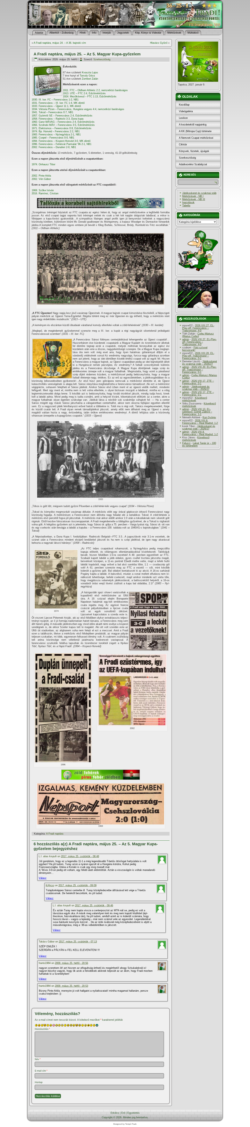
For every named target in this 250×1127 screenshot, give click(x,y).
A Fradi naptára (54, 833)
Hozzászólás (42, 1029)
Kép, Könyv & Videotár (148, 32)
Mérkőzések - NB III (193, 199)
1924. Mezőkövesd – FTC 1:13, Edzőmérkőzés (89, 96)
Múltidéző (193, 32)
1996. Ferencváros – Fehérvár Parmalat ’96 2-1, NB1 (61, 144)
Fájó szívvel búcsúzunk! (194, 349)
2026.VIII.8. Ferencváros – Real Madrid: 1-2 (200, 422)
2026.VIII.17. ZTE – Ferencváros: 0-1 (198, 382)
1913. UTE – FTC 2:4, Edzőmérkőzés (84, 93)
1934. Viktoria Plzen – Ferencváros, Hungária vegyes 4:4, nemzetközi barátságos (78, 109)
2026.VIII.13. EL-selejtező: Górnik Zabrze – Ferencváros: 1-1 (197, 412)
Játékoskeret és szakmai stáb (199, 193)
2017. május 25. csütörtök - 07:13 (78, 941)
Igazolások (188, 202)
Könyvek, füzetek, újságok (194, 151)
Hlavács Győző (158, 42)
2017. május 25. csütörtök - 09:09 (77, 885)
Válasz (42, 878)
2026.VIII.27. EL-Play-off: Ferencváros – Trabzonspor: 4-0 (198, 328)
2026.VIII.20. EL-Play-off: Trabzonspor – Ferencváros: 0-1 (198, 356)
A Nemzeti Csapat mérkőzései (196, 137)
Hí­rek (83, 32)
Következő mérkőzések (194, 399)
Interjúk (107, 32)
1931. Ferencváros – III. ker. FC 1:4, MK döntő (58, 102)
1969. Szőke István (43, 190)
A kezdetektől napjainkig (192, 124)
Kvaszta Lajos (90, 72)
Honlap (39, 1082)
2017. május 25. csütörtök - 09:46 (94, 905)
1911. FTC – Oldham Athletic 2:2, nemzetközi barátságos (95, 90)
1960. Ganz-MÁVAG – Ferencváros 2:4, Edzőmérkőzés (63, 121)
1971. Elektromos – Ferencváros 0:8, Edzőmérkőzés (61, 128)
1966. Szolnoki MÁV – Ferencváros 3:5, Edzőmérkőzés (63, 124)
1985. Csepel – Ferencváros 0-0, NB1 (53, 137)
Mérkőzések (174, 32)
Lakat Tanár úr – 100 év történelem (199, 444)
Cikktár (183, 144)
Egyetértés (133, 1112)
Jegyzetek (123, 32)
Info (94, 32)
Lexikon (183, 117)
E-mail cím (41, 1070)
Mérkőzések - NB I (193, 196)
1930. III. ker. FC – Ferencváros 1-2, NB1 (55, 99)
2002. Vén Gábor (41, 179)
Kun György (209, 417)
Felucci (186, 443)
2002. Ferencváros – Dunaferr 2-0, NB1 (54, 147)
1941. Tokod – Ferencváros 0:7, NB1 (52, 112)
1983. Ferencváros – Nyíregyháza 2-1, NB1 (56, 134)
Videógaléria (186, 111)
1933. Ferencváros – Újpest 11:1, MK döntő (56, 106)
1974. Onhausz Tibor (43, 164)
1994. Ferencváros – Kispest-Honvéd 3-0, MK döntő (61, 140)
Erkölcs (115, 1112)
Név (38, 1059)
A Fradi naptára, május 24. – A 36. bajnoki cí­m (60, 42)
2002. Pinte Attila (41, 175)
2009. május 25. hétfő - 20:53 (71, 985)
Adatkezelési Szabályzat (193, 164)
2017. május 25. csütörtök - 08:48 (80, 856)
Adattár (39, 32)
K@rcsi (50, 885)
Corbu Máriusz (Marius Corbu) (198, 335)
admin (185, 339)
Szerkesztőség (101, 59)
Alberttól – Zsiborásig (61, 32)
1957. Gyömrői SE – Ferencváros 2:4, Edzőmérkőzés (62, 115)
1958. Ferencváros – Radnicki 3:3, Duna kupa (57, 118)
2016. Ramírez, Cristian (45, 193)
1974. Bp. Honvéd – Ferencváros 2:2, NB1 (56, 131)
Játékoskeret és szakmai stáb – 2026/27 (199, 362)
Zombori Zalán (90, 78)
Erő (123, 1112)
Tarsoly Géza (87, 75)
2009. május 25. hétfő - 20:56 (71, 963)
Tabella (186, 205)
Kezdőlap (184, 104)
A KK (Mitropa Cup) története (195, 131)
